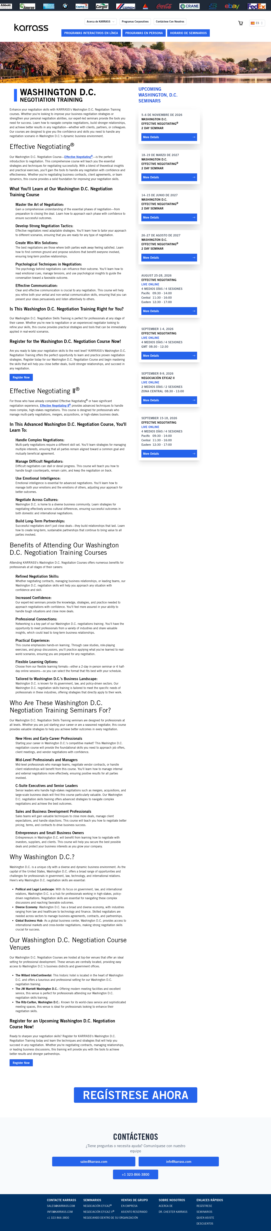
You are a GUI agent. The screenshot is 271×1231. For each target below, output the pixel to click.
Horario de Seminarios (188, 33)
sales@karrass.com (93, 1162)
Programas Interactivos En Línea (91, 33)
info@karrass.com (178, 1162)
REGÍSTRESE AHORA (135, 1095)
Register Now (21, 377)
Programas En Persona (144, 33)
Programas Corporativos (135, 21)
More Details (151, 137)
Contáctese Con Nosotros (170, 21)
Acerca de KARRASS (98, 21)
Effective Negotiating (78, 157)
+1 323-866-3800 (135, 1174)
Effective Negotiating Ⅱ (55, 405)
